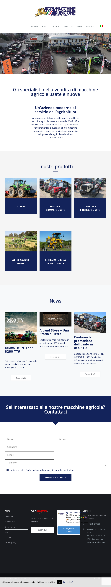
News (7, 532)
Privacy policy (10, 542)
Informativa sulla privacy (39, 470)
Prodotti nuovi (10, 521)
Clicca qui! (42, 530)
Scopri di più (21, 378)
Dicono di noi (10, 527)
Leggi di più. (68, 582)
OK (59, 582)
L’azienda (9, 516)
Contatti (8, 537)
